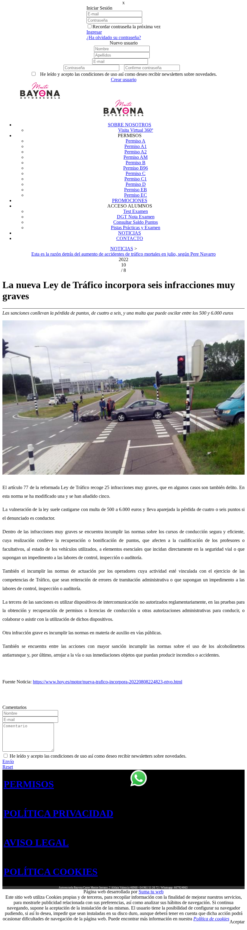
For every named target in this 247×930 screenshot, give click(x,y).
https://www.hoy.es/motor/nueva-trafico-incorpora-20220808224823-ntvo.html (107, 681)
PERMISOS (29, 784)
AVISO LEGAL (36, 842)
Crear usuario (123, 79)
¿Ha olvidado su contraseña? (113, 37)
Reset (7, 766)
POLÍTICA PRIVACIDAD (58, 813)
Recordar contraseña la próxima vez (126, 26)
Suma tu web (151, 891)
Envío (8, 761)
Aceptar (237, 921)
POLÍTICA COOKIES (51, 871)
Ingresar (94, 32)
